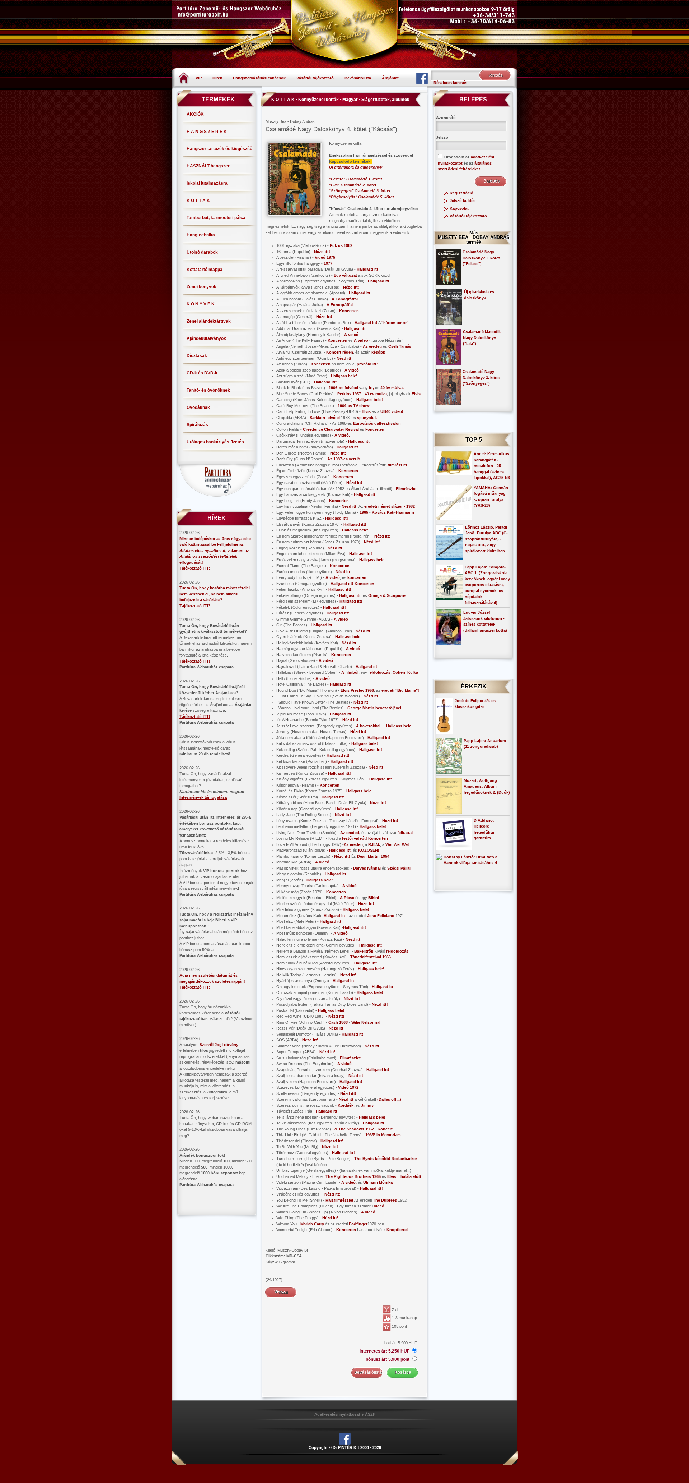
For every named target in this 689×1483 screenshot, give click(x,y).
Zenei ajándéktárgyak (209, 321)
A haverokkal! (369, 726)
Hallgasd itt (355, 328)
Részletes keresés (450, 82)
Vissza (281, 1291)
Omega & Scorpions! (388, 595)
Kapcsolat (459, 208)
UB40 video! (391, 411)
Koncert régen (339, 352)
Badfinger (358, 1224)
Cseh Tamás (399, 346)
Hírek (217, 78)
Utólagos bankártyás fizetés (215, 442)
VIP (199, 78)
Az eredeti (372, 346)
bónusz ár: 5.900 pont (388, 1359)
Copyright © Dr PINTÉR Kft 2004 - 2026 (345, 1447)
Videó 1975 (325, 257)
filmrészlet (397, 465)
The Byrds (364, 1158)
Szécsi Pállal (399, 868)
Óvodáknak (198, 407)
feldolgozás (379, 672)
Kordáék (345, 1105)
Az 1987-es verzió (343, 459)
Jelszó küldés (462, 200)
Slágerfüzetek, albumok (385, 99)
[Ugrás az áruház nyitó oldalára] (184, 77)
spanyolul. (367, 417)
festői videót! (354, 838)
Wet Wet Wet (397, 844)
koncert (385, 1129)
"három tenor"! (395, 323)
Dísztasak (197, 355)
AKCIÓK (195, 114)
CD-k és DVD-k (202, 373)
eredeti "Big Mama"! (400, 690)
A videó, (349, 1182)
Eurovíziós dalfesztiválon (377, 423)
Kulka (412, 672)
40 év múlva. (392, 388)
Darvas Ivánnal (367, 868)
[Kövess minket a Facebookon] (422, 78)
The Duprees (385, 1200)
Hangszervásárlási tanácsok (259, 78)
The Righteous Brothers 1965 (353, 1176)
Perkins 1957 (349, 394)
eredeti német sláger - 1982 (389, 506)
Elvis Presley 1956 (357, 690)
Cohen (399, 672)
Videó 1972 (348, 1087)
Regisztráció (461, 193)
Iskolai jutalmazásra (207, 183)
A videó (351, 334)
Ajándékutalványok (206, 338)
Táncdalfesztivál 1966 (370, 957)
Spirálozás (197, 424)
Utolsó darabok (202, 252)
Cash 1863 (338, 1022)
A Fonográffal (345, 299)
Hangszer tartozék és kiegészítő (219, 148)
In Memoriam (388, 1135)
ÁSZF (370, 1414)
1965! (370, 1135)
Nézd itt (346, 1099)
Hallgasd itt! (368, 269)
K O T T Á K (198, 200)
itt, (371, 388)
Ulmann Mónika (378, 1182)
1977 (328, 263)
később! (379, 352)
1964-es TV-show (354, 406)
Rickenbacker (404, 1158)
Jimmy (367, 1105)
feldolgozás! (398, 951)
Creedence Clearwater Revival (331, 429)
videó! (380, 1206)
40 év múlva (376, 394)
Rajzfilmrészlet (339, 1200)
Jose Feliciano (380, 915)
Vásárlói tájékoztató (315, 78)
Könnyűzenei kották (318, 99)
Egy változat (345, 275)
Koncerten (349, 311)
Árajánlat (390, 78)
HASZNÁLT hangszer (208, 166)
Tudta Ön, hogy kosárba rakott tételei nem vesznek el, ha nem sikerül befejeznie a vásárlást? (214, 594)
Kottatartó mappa (204, 269)
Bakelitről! (364, 951)
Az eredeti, (350, 832)
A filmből (349, 672)
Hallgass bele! (344, 376)
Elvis (416, 394)
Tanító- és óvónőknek (208, 390)
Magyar (350, 99)
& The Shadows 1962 (354, 1129)
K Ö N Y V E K (201, 304)
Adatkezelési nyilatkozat (337, 1414)
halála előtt (410, 1176)
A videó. (342, 435)
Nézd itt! (322, 251)
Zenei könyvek (201, 286)
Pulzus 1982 (341, 245)
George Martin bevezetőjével (374, 708)
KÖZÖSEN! (368, 850)
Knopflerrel (397, 1230)
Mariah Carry (312, 1224)
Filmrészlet (406, 489)
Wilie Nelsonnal (365, 1022)
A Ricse (347, 897)
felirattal (405, 832)
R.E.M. (374, 844)
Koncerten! (365, 583)
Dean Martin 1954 (373, 856)
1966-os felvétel (343, 388)
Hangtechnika (201, 235)
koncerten (374, 429)
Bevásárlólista (357, 78)
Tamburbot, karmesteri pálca (216, 217)
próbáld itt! (367, 364)
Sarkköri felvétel (325, 417)
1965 (364, 512)
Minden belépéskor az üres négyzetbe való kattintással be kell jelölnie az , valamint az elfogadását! (215, 550)
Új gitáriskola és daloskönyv (355, 167)
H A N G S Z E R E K (207, 131)
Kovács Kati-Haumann (393, 512)
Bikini (373, 897)
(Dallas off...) (389, 1099)
